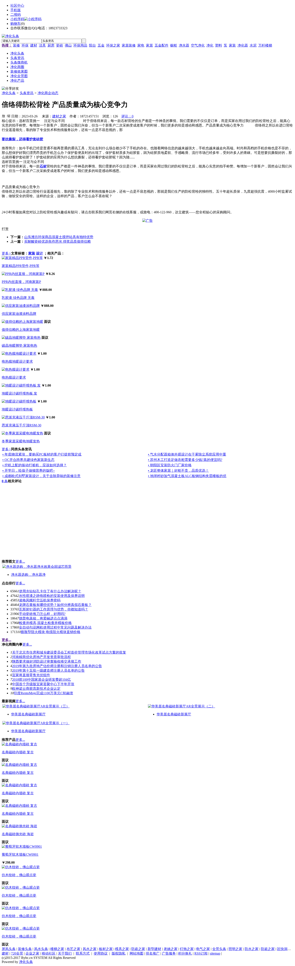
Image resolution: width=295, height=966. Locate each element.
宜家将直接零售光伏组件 (31, 675)
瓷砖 (59, 45)
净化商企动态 (48, 93)
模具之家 (122, 949)
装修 (16, 45)
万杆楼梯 (265, 45)
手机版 (15, 10)
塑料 (218, 45)
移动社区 (49, 953)
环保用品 (80, 45)
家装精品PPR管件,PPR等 (20, 266)
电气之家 (203, 949)
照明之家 (235, 949)
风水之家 (90, 949)
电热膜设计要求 (14, 377)
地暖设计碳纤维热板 (17, 409)
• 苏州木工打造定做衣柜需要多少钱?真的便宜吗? (185, 460)
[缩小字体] (8, 115)
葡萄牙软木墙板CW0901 (20, 854)
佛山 (68, 45)
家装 (232, 45)
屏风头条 (9, 949)
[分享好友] (10, 88)
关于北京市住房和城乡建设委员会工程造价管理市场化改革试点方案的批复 (69, 652)
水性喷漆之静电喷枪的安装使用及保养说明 (52, 596)
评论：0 (127, 116)
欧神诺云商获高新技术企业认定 (36, 688)
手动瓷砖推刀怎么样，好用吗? (42, 614)
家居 (149, 45)
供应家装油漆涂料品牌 (19, 313)
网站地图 (136, 953)
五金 (101, 45)
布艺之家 (73, 949)
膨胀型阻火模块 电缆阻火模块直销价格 (50, 632)
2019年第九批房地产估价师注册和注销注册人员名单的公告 (57, 666)
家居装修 (129, 45)
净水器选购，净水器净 (28, 574)
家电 (140, 45)
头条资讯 (26, 93)
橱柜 (173, 45)
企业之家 (32, 953)
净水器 (184, 45)
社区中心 (17, 5)
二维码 (15, 14)
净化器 (243, 45)
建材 (33, 45)
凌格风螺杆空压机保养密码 (39, 600)
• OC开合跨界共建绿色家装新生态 (28, 460)
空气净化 (198, 45)
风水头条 (41, 949)
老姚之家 (171, 949)
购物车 (15, 23)
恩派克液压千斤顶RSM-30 (21, 425)
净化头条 (9, 93)
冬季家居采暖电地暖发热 (21, 441)
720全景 (17, 953)
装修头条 (25, 949)
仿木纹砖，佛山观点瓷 (19, 875)
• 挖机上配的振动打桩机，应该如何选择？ (34, 465)
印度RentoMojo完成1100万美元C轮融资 (43, 693)
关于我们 (65, 953)
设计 (39, 253)
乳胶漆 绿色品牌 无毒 (18, 298)
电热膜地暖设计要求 (17, 361)
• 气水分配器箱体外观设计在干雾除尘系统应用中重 (187, 454)
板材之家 (106, 949)
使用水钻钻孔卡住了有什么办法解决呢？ (50, 591)
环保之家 (113, 45)
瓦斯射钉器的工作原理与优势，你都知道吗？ (53, 609)
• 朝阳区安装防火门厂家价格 (170, 465)
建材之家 (59, 116)
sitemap (215, 953)
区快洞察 (284, 949)
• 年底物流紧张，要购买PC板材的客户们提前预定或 (41, 454)
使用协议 (101, 953)
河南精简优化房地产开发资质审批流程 (41, 657)
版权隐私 (118, 953)
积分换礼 (185, 953)
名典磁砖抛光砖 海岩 (18, 834)
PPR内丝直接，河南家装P (21, 282)
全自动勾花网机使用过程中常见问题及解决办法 (55, 627)
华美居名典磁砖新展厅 (28, 714)
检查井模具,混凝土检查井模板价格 (45, 623)
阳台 (92, 45)
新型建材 (154, 949)
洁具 (42, 45)
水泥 (253, 45)
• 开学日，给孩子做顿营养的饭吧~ (28, 470)
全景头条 (219, 949)
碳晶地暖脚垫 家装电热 (19, 345)
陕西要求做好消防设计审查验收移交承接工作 (46, 661)
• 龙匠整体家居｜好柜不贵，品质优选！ (178, 470)
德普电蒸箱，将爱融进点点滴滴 (43, 618)
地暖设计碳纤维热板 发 (19, 393)
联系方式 (83, 953)
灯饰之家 (187, 949)
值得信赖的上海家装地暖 (21, 329)
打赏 (5, 229)
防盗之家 (138, 949)
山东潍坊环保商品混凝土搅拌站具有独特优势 (58, 237)
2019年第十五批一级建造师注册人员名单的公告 (48, 670)
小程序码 (17, 19)
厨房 (51, 45)
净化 (209, 45)
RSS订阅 (201, 953)
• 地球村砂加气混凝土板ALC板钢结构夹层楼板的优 (187, 476)
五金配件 (161, 45)
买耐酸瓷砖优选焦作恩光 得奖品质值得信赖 (57, 241)
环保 (25, 45)
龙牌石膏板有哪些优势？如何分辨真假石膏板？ (55, 605)
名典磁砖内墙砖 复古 (18, 752)
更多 (6, 253)
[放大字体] (3, 115)
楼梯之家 (57, 949)
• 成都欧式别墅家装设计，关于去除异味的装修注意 (41, 476)
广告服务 (169, 953)
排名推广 (153, 953)
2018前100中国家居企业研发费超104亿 (41, 679)
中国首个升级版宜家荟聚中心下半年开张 (43, 684)
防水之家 (252, 949)
